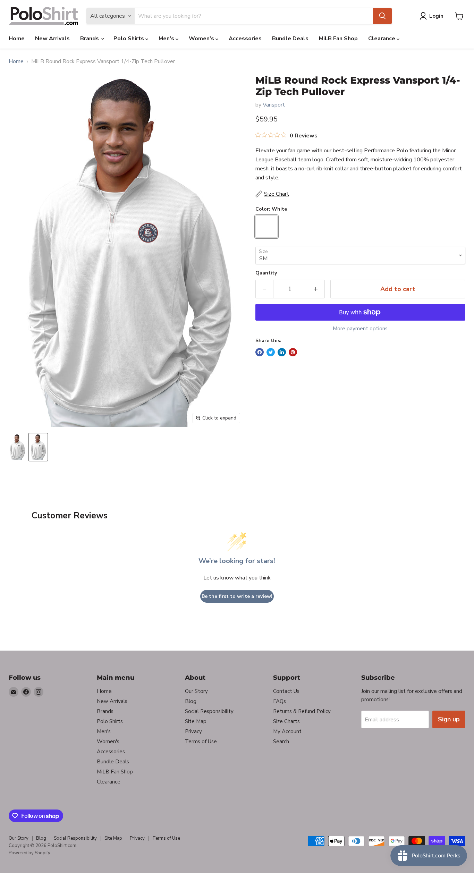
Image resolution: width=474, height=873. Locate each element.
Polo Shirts (129, 38)
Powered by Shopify (29, 853)
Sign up (449, 719)
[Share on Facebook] (259, 352)
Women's (202, 38)
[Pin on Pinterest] (293, 352)
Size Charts (286, 721)
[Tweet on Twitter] (270, 352)
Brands (90, 38)
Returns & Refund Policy (302, 711)
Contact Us (286, 691)
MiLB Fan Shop (338, 38)
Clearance (382, 38)
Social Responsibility (209, 711)
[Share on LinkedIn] (282, 352)
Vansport (274, 105)
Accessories (245, 38)
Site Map (195, 721)
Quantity (266, 273)
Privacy (193, 731)
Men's (167, 38)
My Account (287, 731)
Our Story (196, 691)
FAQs (279, 701)
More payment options (360, 329)
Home (17, 38)
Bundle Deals (290, 38)
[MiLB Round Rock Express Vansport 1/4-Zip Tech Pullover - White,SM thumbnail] (38, 447)
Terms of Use (201, 741)
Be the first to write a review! (237, 596)
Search (281, 741)
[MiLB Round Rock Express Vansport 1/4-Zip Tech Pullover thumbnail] (17, 447)
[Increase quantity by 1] (316, 289)
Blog (190, 701)
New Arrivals (52, 38)
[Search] (382, 16)
